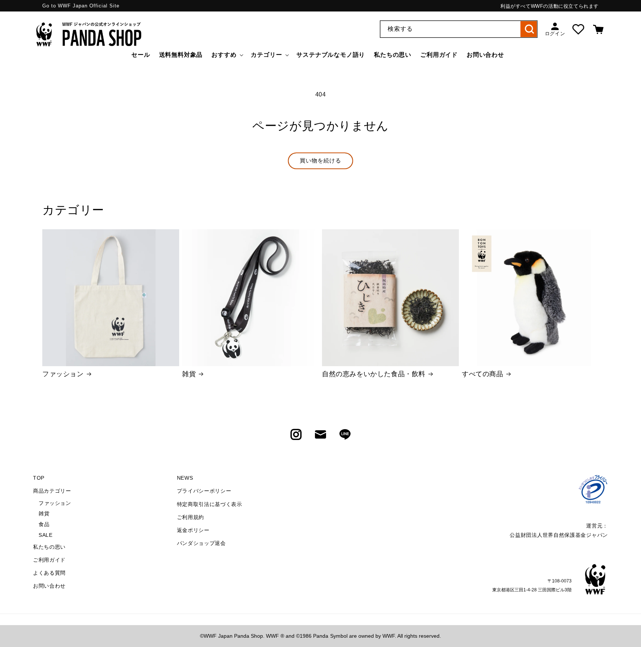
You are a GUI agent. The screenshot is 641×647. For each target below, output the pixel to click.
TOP (39, 478)
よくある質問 (49, 573)
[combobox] (458, 29)
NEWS (185, 478)
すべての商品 (482, 374)
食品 (44, 524)
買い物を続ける (320, 160)
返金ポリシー (193, 530)
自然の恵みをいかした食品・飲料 (373, 374)
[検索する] (528, 29)
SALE (45, 535)
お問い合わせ (49, 586)
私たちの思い (49, 547)
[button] (226, 55)
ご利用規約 (190, 517)
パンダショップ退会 (201, 543)
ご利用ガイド (49, 560)
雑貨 (189, 374)
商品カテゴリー (52, 491)
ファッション (63, 374)
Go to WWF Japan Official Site (80, 6)
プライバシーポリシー (204, 491)
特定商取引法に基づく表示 (209, 504)
